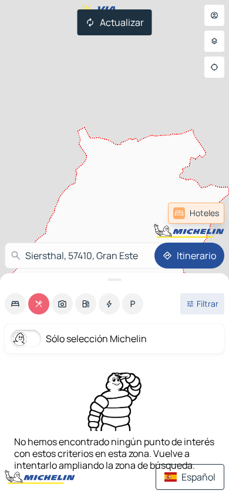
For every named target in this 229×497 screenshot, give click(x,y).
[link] (196, 213)
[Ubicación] (214, 67)
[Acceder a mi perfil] (214, 15)
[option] (15, 303)
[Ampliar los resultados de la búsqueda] (114, 279)
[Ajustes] (214, 41)
